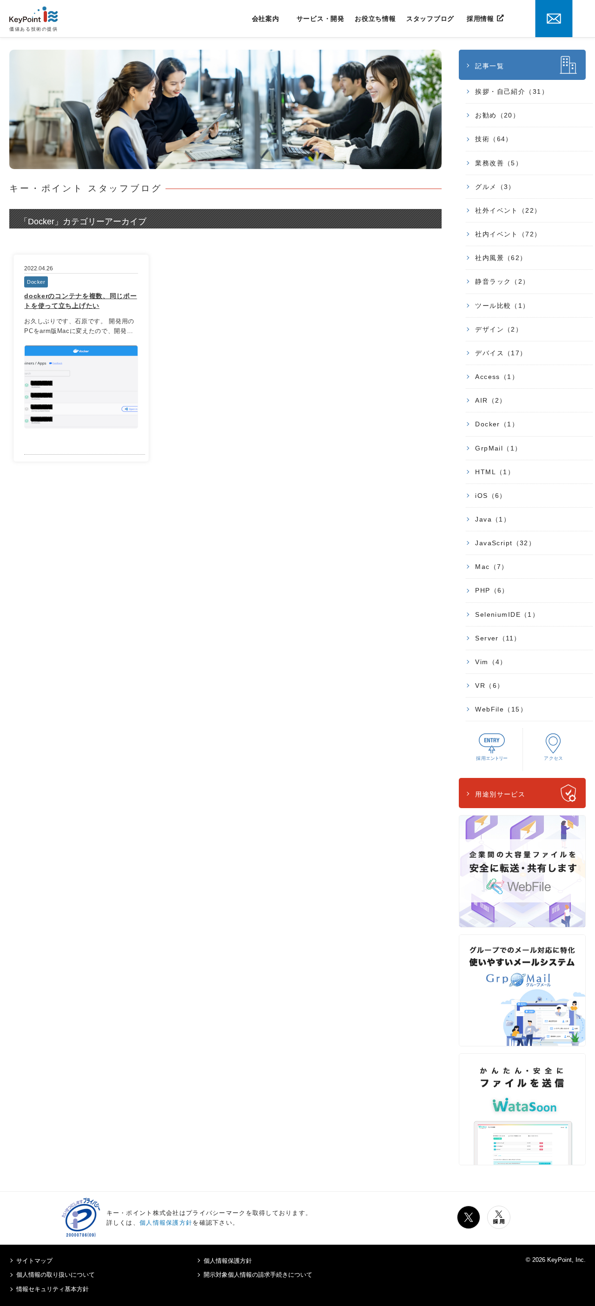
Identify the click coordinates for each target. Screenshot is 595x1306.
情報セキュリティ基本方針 (52, 1289)
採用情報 (480, 18)
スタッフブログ (430, 18)
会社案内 (265, 18)
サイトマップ (34, 1260)
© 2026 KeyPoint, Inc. (556, 1259)
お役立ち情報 (375, 18)
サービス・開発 (320, 18)
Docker (36, 282)
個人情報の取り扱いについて (55, 1274)
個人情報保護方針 (165, 1222)
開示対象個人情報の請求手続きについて (258, 1274)
